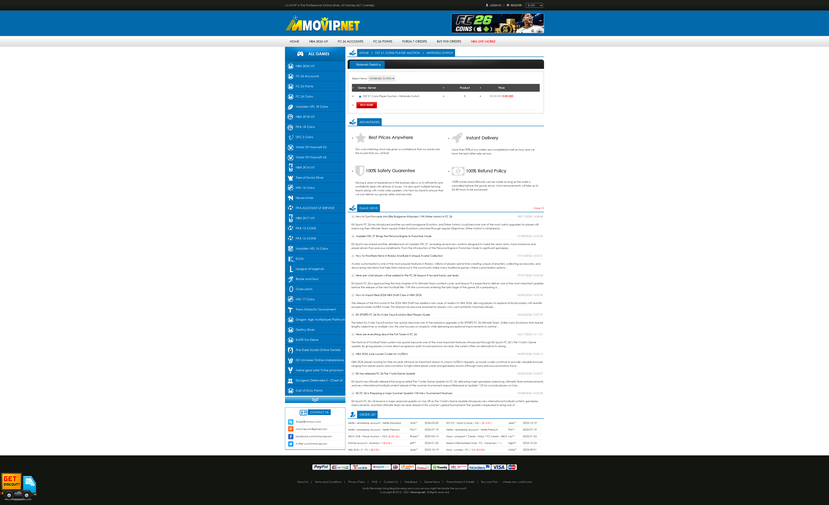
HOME (294, 41)
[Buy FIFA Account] (324, 24)
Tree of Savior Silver (309, 177)
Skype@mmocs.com (308, 421)
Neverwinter (304, 198)
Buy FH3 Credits (449, 41)
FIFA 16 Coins (306, 238)
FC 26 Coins (304, 96)
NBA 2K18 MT (305, 116)
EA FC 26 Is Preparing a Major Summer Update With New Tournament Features (404, 393)
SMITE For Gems (307, 339)
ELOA (300, 258)
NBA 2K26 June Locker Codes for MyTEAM (382, 354)
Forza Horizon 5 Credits (460, 481)
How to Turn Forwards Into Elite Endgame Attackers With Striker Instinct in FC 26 (404, 216)
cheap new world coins (517, 481)
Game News (432, 481)
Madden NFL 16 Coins (312, 248)
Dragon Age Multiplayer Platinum (320, 319)
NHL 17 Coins (305, 299)
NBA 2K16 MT (305, 167)
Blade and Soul (307, 279)
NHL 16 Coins (305, 187)
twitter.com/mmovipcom (311, 443)
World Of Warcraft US (311, 157)
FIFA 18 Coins (305, 127)
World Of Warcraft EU (311, 147)
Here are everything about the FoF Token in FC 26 (386, 334)
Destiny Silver (305, 329)
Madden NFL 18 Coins (312, 106)
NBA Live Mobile (483, 41)
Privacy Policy (356, 481)
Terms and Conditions (328, 481)
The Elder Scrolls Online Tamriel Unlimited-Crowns (312, 351)
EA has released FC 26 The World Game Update (385, 373)
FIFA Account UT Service (315, 208)
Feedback (411, 481)
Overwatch (304, 289)
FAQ (374, 481)
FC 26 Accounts (350, 41)
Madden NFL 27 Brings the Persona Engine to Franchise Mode (394, 236)
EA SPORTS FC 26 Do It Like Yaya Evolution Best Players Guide (393, 314)
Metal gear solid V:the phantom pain (314, 371)
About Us (302, 481)
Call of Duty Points (309, 390)
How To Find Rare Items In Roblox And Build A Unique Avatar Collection (399, 255)
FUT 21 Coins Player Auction (397, 53)
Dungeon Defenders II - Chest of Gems (313, 381)
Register (516, 5)
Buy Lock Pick (489, 481)
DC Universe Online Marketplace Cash (314, 361)
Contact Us (391, 481)
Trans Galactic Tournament (316, 309)
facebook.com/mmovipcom (314, 436)
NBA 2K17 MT (305, 218)
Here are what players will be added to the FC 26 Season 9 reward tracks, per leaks (407, 275)
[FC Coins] (497, 22)
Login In (495, 5)
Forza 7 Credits (414, 41)
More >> (539, 208)
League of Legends (310, 269)
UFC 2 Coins (304, 137)
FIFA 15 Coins (306, 228)
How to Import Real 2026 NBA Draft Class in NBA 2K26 (389, 295)
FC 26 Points (382, 41)
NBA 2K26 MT (318, 41)
